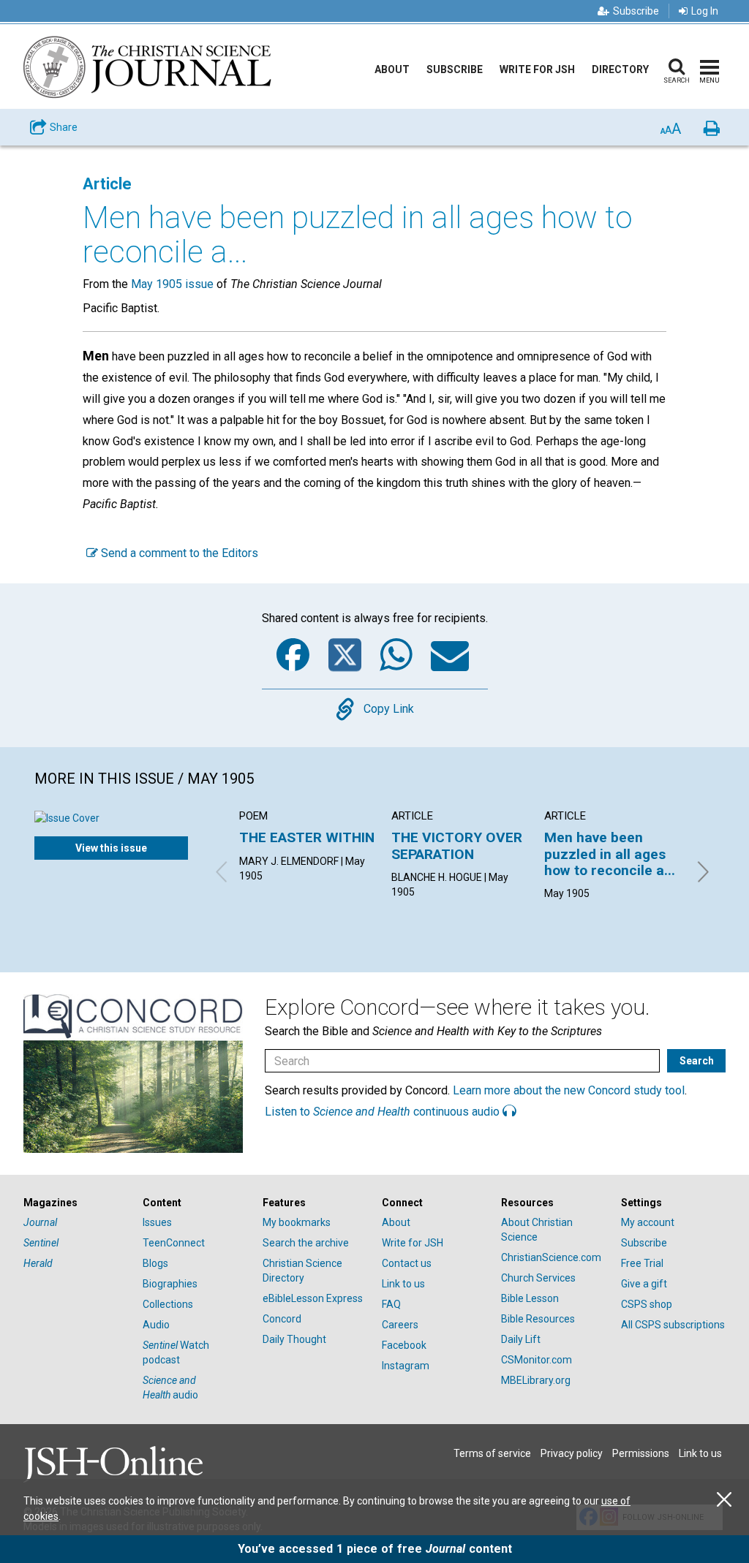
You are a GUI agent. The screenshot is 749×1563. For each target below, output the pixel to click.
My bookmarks (297, 1222)
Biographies (170, 1284)
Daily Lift (521, 1339)
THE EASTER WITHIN (306, 837)
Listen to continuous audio (384, 1112)
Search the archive (306, 1243)
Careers (400, 1325)
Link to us (403, 1284)
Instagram (405, 1365)
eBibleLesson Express (313, 1298)
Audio (156, 1325)
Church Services (538, 1278)
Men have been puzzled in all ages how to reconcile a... (609, 854)
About (392, 69)
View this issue (111, 848)
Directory (620, 69)
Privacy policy (572, 1453)
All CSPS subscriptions (673, 1325)
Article (107, 184)
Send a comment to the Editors (178, 553)
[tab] (75, 1203)
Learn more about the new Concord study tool (569, 1090)
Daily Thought (294, 1339)
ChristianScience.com (551, 1257)
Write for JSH (537, 69)
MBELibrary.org (536, 1380)
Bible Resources (538, 1319)
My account (647, 1222)
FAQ (391, 1304)
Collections (168, 1304)
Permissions (640, 1453)
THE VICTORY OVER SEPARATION (456, 845)
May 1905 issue (172, 284)
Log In (704, 11)
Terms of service (492, 1453)
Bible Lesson (530, 1298)
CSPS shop (646, 1304)
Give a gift (644, 1284)
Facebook (404, 1345)
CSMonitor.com (536, 1360)
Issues (157, 1222)
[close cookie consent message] (724, 1500)
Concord (282, 1319)
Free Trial (642, 1263)
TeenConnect (174, 1243)
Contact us (407, 1263)
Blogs (155, 1263)
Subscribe (636, 11)
